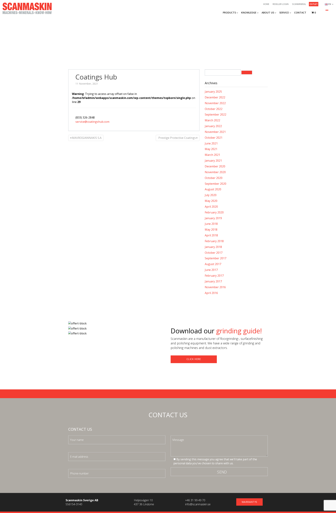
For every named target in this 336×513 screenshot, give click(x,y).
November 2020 (215, 172)
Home (266, 4)
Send (222, 471)
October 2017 (213, 253)
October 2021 (213, 138)
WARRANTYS (249, 502)
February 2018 (214, 241)
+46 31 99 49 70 (195, 500)
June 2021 (211, 143)
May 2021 (211, 149)
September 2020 (215, 184)
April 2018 (211, 235)
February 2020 (214, 212)
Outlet (314, 4)
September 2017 (215, 258)
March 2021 (212, 155)
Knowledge (248, 12)
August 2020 (213, 189)
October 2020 (213, 178)
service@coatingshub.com (92, 122)
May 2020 (211, 201)
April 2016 (211, 293)
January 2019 (213, 218)
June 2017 (211, 270)
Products (229, 12)
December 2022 (215, 97)
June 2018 (211, 224)
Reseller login (281, 4)
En (330, 4)
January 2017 (213, 281)
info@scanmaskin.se (198, 504)
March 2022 (212, 120)
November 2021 (215, 132)
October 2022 (213, 109)
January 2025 (213, 91)
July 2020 (210, 195)
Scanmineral (299, 4)
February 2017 (214, 276)
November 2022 (215, 103)
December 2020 (215, 166)
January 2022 (213, 126)
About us (268, 12)
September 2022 (215, 114)
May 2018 (211, 229)
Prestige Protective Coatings (177, 138)
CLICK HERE (194, 359)
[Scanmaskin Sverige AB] (27, 8)
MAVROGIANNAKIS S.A (86, 138)
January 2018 (213, 247)
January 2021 (213, 160)
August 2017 (213, 264)
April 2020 (211, 207)
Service (284, 12)
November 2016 (215, 287)
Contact (300, 12)
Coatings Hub (96, 76)
